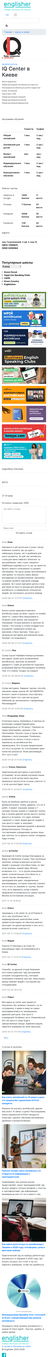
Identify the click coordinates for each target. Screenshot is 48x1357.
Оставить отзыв (24, 533)
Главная (8, 32)
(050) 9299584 (10, 248)
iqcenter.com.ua (9, 64)
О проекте (7, 1346)
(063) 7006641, (10, 245)
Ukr (7, 15)
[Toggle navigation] (15, 14)
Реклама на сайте (22, 1346)
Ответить (28, 598)
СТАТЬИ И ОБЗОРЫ (12, 1047)
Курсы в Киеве (22, 32)
